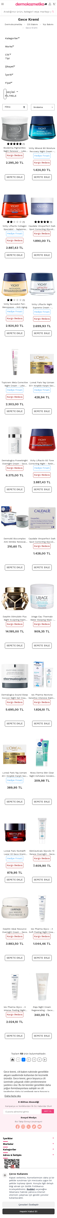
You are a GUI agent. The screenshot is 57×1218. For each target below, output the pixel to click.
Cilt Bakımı (32, 24)
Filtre (7, 107)
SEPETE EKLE (15, 177)
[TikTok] (34, 1127)
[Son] (45, 1060)
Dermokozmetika (13, 24)
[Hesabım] (50, 4)
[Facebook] (18, 1127)
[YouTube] (39, 1127)
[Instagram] (23, 1127)
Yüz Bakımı (48, 24)
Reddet (31, 1189)
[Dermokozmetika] (30, 4)
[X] (28, 1127)
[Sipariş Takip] (45, 4)
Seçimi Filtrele (5, 94)
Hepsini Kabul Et (28, 1211)
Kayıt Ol (48, 1111)
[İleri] (39, 1060)
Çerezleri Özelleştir (29, 1204)
